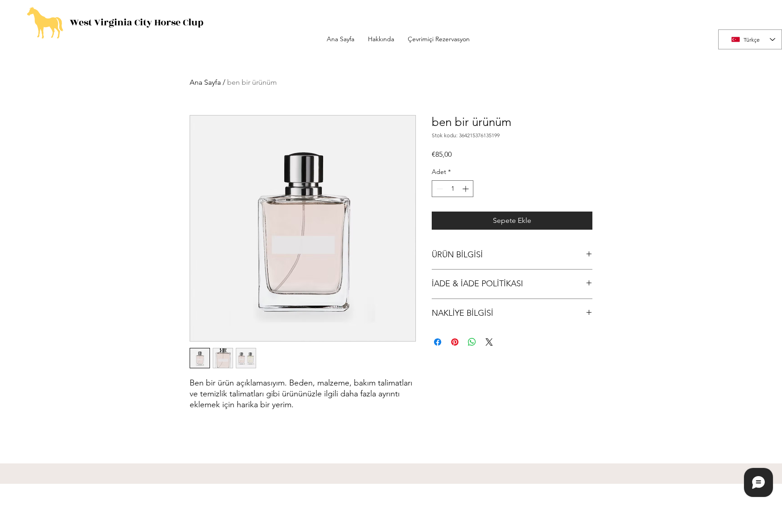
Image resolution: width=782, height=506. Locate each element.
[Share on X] (489, 342)
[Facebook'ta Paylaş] (437, 342)
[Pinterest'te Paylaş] (454, 342)
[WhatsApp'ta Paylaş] (472, 342)
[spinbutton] (452, 189)
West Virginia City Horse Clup (137, 22)
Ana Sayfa (205, 82)
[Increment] (466, 189)
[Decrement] (438, 189)
